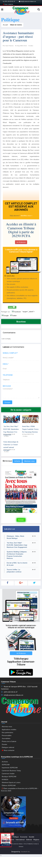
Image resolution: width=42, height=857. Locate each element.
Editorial (29, 839)
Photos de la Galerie (9, 741)
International (20, 839)
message (7, 386)
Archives (5, 762)
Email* (6, 364)
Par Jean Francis (8, 45)
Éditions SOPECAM (9, 785)
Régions (36, 839)
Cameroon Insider (8, 773)
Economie (23, 837)
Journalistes (6, 738)
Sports (12, 839)
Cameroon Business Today (11, 770)
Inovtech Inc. (25, 851)
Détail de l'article (16, 25)
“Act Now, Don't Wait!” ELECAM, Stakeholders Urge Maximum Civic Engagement (17, 545)
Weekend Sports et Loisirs (11, 782)
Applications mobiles (9, 729)
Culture (5, 839)
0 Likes (31, 45)
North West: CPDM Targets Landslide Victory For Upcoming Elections (30, 429)
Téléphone (8, 375)
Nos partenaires (7, 732)
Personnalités (6, 735)
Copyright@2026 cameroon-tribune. (13, 843)
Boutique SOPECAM (9, 776)
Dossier (4, 744)
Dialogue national (8, 747)
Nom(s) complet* (10, 353)
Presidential (7, 837)
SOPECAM (6, 765)
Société (31, 837)
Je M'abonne (21, 242)
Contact (35, 843)
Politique (16, 837)
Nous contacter (8, 4)
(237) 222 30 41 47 (9, 1)
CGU (24, 843)
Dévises (21, 846)
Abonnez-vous (29, 461)
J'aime (11, 307)
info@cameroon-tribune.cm (28, 1)
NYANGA (5, 779)
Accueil (5, 25)
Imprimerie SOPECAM (10, 767)
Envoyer (7, 402)
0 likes (6, 436)
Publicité (30, 843)
